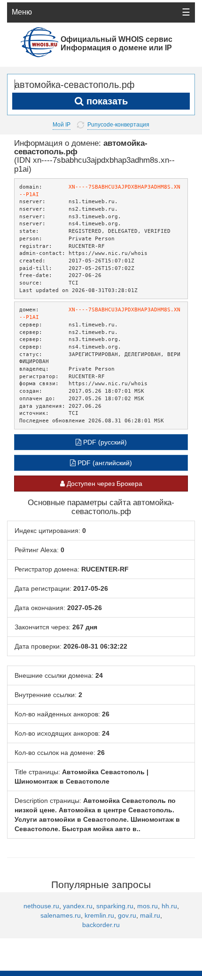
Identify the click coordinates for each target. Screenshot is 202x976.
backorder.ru (101, 924)
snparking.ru (114, 906)
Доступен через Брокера (103, 483)
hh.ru (169, 906)
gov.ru (127, 915)
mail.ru (150, 915)
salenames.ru (60, 915)
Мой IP (61, 124)
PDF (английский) (104, 463)
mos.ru (147, 906)
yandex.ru (78, 906)
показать (106, 101)
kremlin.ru (99, 915)
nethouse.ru (41, 906)
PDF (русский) (104, 442)
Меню (22, 12)
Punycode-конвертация (118, 124)
